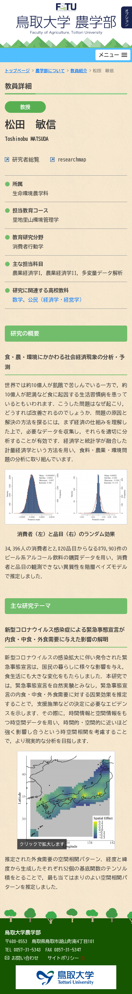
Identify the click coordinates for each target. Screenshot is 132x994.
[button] (112, 55)
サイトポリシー (63, 958)
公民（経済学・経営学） (56, 299)
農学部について (50, 71)
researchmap (72, 159)
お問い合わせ (25, 958)
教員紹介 (78, 71)
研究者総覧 (25, 159)
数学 (17, 299)
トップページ (17, 71)
